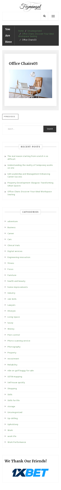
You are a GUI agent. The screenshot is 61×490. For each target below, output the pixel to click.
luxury (10, 323)
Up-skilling (13, 418)
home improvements (18, 287)
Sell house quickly (16, 382)
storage (11, 406)
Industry (11, 293)
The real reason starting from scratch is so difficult (28, 158)
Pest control (14, 335)
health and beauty (16, 281)
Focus (10, 269)
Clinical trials (14, 245)
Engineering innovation (19, 257)
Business (12, 227)
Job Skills (12, 299)
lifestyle (12, 311)
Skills (10, 394)
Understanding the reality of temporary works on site (30, 167)
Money (11, 329)
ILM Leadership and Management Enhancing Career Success (29, 175)
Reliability (12, 365)
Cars (10, 239)
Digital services (15, 251)
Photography (14, 347)
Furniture (12, 275)
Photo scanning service (19, 341)
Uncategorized (15, 412)
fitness (11, 263)
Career (11, 233)
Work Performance (17, 442)
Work (10, 430)
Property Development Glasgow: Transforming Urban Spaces (30, 184)
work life (12, 436)
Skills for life (14, 400)
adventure (13, 221)
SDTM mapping (15, 376)
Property (12, 352)
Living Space (14, 317)
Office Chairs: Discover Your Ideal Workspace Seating (30, 193)
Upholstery (13, 424)
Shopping (12, 388)
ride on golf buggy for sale (21, 370)
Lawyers (11, 305)
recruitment (13, 359)
